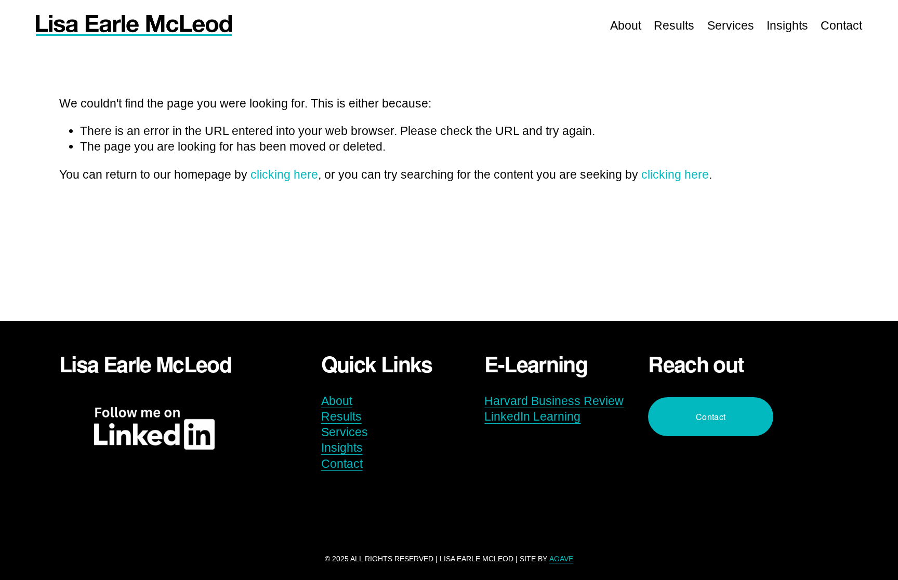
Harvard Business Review (554, 401)
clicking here (284, 174)
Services (730, 25)
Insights (787, 25)
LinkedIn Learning (532, 416)
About (625, 25)
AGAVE (561, 559)
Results (674, 25)
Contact (841, 25)
